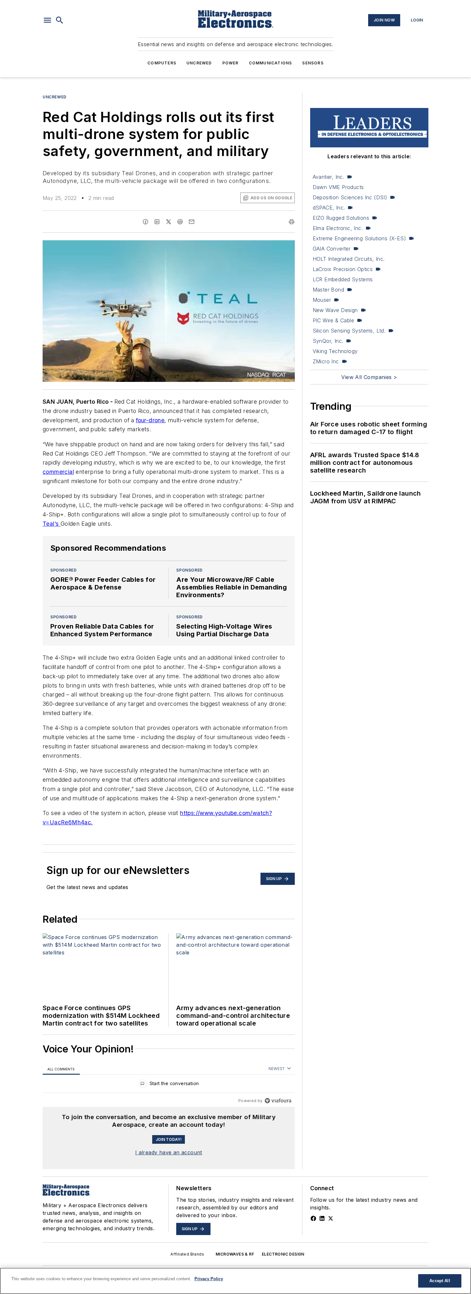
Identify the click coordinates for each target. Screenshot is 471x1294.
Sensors (312, 63)
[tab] (61, 1069)
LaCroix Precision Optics (343, 269)
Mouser (322, 300)
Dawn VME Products (338, 187)
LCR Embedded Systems (343, 279)
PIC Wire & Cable (333, 320)
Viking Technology (335, 351)
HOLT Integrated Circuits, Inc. (349, 259)
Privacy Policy (208, 1278)
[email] (191, 221)
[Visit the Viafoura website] (278, 1100)
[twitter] (168, 221)
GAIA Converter (332, 248)
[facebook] (145, 221)
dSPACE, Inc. (329, 207)
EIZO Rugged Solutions (341, 218)
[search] (59, 20)
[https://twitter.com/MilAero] (330, 1218)
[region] (169, 1085)
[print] (291, 221)
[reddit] (180, 221)
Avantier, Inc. (328, 177)
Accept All (439, 1280)
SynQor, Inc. (328, 341)
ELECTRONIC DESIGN (283, 1254)
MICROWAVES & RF (235, 1254)
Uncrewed (199, 63)
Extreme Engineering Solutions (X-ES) (359, 238)
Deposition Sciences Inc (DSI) (350, 197)
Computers (161, 63)
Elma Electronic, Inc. (338, 228)
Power (230, 63)
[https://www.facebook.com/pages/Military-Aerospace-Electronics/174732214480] (313, 1218)
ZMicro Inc (326, 361)
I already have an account (168, 1152)
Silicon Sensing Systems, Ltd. (349, 330)
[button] (47, 20)
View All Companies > (369, 377)
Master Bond (328, 289)
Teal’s (52, 523)
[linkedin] (157, 221)
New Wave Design (335, 310)
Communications (270, 63)
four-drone (150, 420)
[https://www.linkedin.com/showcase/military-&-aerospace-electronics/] (322, 1218)
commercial (58, 471)
